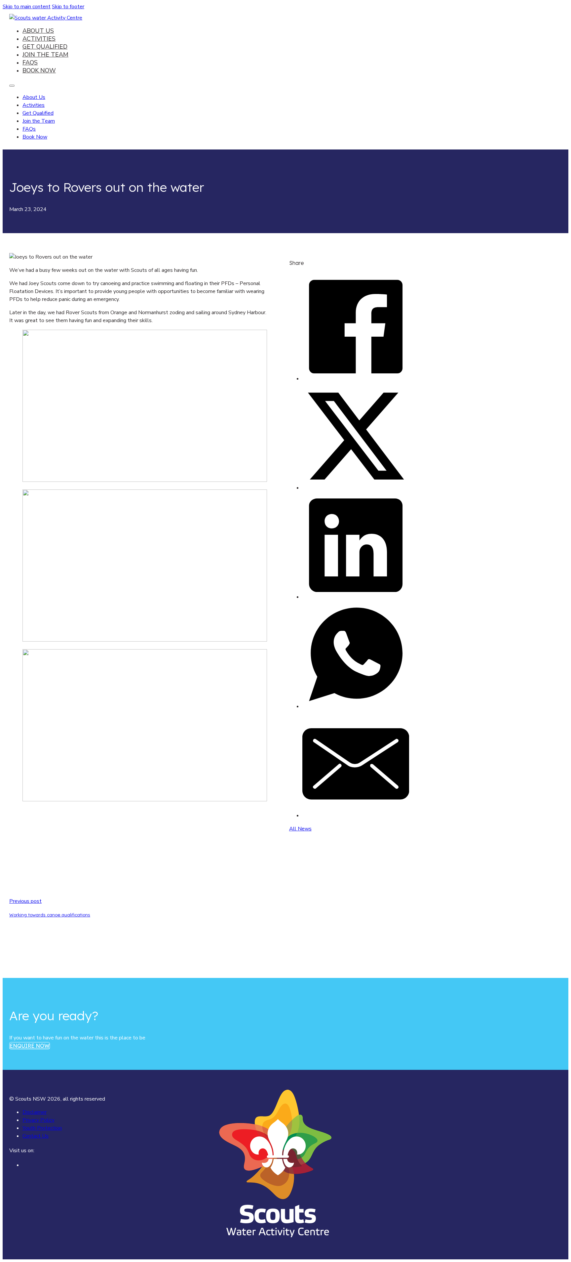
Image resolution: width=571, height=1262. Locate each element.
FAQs (30, 62)
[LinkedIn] (355, 597)
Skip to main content (27, 6)
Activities (39, 39)
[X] (355, 487)
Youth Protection (42, 1128)
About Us (38, 31)
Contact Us (35, 1136)
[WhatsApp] (355, 706)
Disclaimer (34, 1112)
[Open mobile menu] (12, 86)
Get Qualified (44, 47)
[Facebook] (355, 378)
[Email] (355, 815)
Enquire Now (30, 1045)
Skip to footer (68, 6)
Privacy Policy (38, 1120)
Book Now (39, 70)
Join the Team (45, 55)
